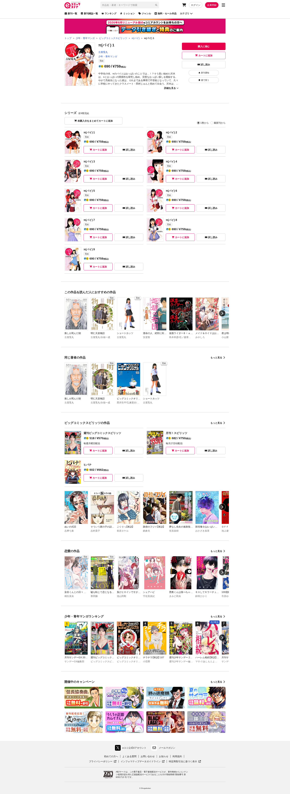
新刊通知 (205, 73)
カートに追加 (205, 55)
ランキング (110, 13)
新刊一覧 (72, 13)
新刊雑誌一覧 (91, 13)
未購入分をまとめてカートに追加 (95, 120)
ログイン (195, 5)
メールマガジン (167, 747)
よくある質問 (129, 756)
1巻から (204, 122)
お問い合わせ (148, 756)
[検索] (156, 5)
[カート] (184, 5)
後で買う (205, 80)
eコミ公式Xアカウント (131, 748)
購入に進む (204, 46)
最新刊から (220, 122)
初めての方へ (111, 756)
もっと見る (216, 357)
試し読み (205, 64)
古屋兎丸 (103, 52)
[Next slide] (222, 313)
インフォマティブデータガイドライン (141, 761)
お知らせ (163, 756)
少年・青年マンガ (107, 56)
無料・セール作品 (167, 13)
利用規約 (177, 756)
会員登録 (211, 5)
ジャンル (146, 13)
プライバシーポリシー (102, 761)
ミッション (129, 13)
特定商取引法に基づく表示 (185, 761)
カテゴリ (184, 13)
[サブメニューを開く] (223, 5)
